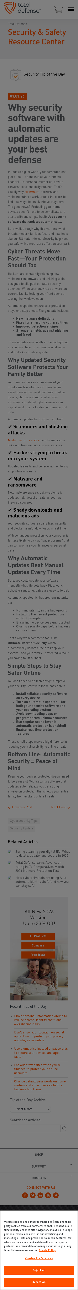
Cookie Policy (47, 1250)
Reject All (39, 1270)
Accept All (39, 1282)
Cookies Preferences (39, 1258)
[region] (39, 1250)
